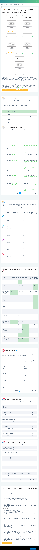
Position (20, 141)
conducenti (14, 164)
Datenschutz (27, 548)
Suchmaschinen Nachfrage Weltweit (27, 363)
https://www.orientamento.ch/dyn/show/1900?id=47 (31, 176)
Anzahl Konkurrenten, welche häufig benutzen (34, 362)
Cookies (6, 546)
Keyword (14, 141)
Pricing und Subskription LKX (7, 542)
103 (32, 390)
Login (37, 1)
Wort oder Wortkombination (7, 364)
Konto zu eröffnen (21, 87)
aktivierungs (14, 160)
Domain (7, 141)
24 (32, 193)
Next (35, 193)
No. (3, 141)
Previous (16, 193)
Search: (11, 137)
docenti (13, 154)
